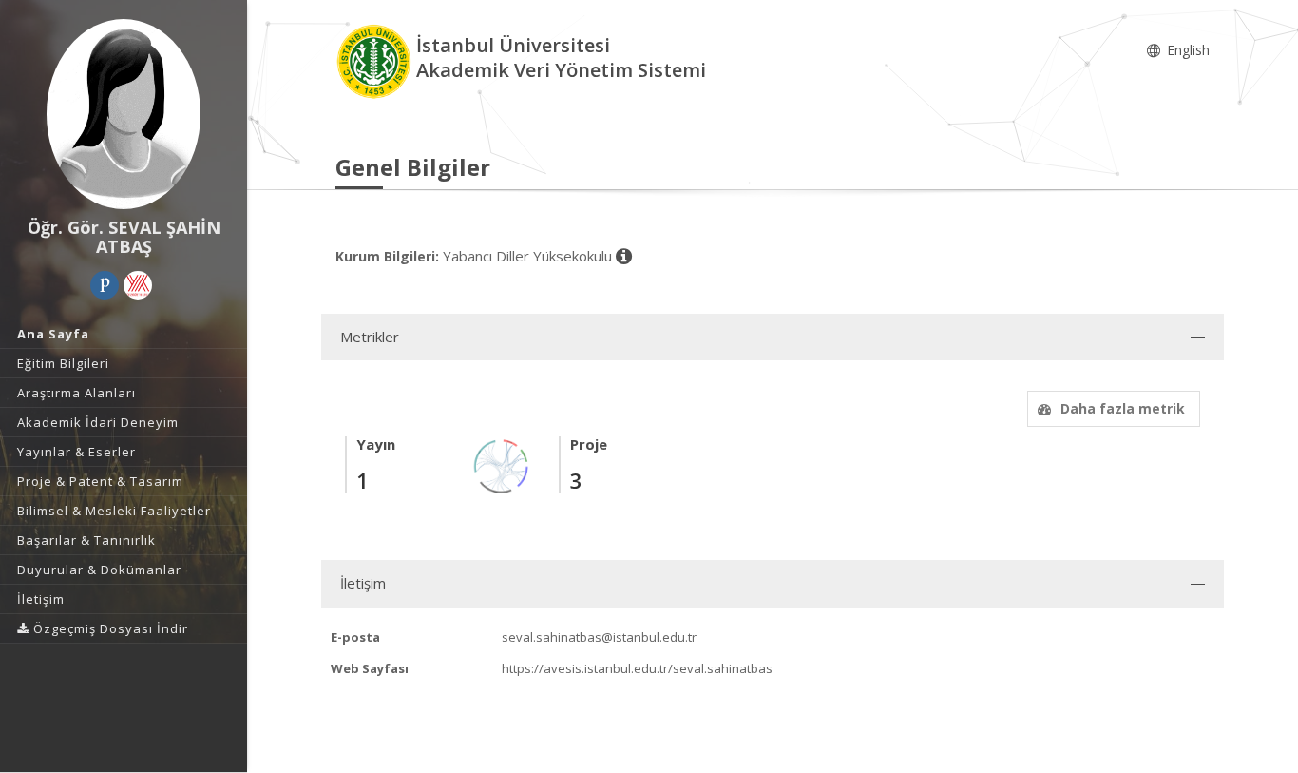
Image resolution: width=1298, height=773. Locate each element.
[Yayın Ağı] (501, 464)
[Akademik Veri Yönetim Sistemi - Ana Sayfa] (375, 60)
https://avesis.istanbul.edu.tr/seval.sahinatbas (637, 668)
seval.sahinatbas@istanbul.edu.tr (599, 637)
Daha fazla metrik (1122, 408)
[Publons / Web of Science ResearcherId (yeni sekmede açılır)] (104, 285)
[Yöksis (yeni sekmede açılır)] (138, 285)
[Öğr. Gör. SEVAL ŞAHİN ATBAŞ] (123, 114)
